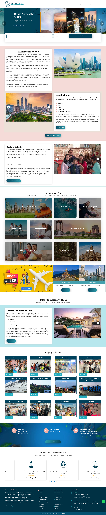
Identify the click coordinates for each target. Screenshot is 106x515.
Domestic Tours (55, 4)
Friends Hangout (59, 497)
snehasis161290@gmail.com (88, 431)
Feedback (41, 506)
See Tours (90, 210)
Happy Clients (81, 4)
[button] (8, 107)
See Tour (15, 25)
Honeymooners (59, 501)
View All (9, 374)
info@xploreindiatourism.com (89, 436)
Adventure (57, 495)
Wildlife (57, 506)
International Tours (69, 4)
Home (38, 4)
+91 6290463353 (23, 431)
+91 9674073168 (23, 433)
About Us (45, 4)
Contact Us (96, 4)
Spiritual (57, 508)
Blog (89, 4)
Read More (21, 475)
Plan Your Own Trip (43, 501)
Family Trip (57, 499)
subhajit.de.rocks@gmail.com (89, 433)
